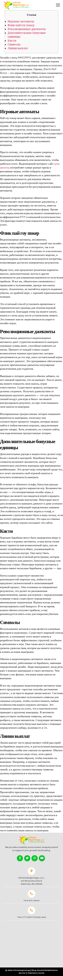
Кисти (12, 40)
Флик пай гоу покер (21, 25)
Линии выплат (18, 48)
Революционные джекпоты (27, 29)
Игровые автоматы (21, 21)
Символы (14, 44)
